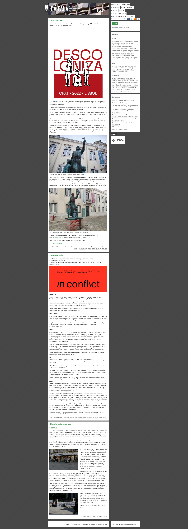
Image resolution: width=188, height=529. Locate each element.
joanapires (132, 48)
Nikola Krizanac (58, 237)
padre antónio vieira (101, 248)
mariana (115, 52)
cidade (72, 417)
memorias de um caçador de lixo (124, 85)
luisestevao (124, 50)
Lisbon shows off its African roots (60, 424)
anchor (114, 78)
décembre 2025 (120, 69)
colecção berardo (130, 78)
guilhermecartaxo (127, 46)
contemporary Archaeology (88, 247)
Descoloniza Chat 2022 (56, 20)
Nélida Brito (131, 55)
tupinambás (123, 91)
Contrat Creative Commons (128, 524)
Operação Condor (121, 87)
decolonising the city (80, 417)
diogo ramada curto (123, 80)
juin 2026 (127, 66)
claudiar (122, 45)
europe (76, 248)
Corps (132, 16)
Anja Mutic (54, 427)
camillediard (124, 43)
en (46, 8)
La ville (121, 10)
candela (131, 43)
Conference (77, 247)
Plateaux (114, 10)
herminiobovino (116, 48)
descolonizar (90, 417)
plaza (83, 181)
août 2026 (115, 66)
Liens (106, 524)
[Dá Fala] (59, 8)
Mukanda (130, 7)
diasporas (114, 80)
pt (46, 6)
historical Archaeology (85, 248)
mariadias (130, 50)
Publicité (100, 524)
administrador (115, 41)
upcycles (130, 91)
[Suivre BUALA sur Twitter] (131, 19)
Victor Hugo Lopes (133, 59)
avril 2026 (114, 68)
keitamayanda (116, 50)
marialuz (136, 50)
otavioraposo (125, 57)
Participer (85, 524)
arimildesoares (116, 43)
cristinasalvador (130, 45)
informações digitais (117, 84)
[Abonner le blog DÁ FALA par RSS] (134, 19)
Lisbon (93, 248)
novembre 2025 (129, 69)
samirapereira (123, 59)
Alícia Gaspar (65, 247)
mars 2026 (121, 68)
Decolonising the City (56, 255)
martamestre (115, 55)
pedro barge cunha (117, 89)
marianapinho (122, 52)
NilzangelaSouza (116, 57)
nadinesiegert (123, 55)
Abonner (93, 524)
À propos (67, 524)
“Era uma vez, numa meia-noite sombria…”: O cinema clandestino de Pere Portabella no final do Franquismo (124, 110)
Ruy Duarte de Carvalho (119, 16)
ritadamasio (115, 59)
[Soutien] (118, 143)
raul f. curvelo (133, 57)
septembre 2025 (124, 71)
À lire (123, 7)
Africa (72, 247)
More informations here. (56, 243)
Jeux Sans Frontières (118, 13)
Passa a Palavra (131, 87)
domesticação (133, 80)
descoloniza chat (102, 247)
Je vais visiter (115, 4)
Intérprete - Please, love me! (119, 129)
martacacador (122, 53)
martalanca (96, 516)
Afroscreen (115, 7)
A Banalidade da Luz (117, 127)
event (96, 417)
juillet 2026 (121, 66)
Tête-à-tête (126, 4)
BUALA (101, 10)
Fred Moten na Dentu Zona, (119, 103)
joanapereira (124, 48)
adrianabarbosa (124, 41)
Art (68, 417)
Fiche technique (76, 524)
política (105, 417)
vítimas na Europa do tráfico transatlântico (123, 100)
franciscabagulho (116, 46)
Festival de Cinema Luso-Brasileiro (121, 82)
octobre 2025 (115, 71)
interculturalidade (128, 84)
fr (46, 11)
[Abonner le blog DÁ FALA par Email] (138, 19)
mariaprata (115, 53)
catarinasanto (115, 45)
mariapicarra (130, 52)
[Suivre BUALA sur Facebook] (127, 19)
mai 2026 (133, 66)
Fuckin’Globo (134, 82)
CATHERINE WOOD (121, 78)
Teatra (117, 91)
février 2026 (128, 68)
